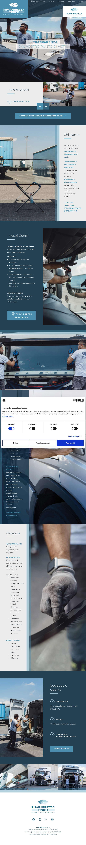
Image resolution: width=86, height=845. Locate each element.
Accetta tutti (70, 443)
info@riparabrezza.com (35, 832)
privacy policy (7, 416)
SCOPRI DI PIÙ (60, 749)
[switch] (32, 428)
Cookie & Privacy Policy (49, 834)
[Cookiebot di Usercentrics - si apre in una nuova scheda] (74, 400)
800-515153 (57, 832)
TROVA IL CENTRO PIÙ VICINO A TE (23, 315)
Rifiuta (15, 443)
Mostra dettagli (74, 436)
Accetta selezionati (43, 443)
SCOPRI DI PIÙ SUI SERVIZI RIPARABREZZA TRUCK (41, 116)
